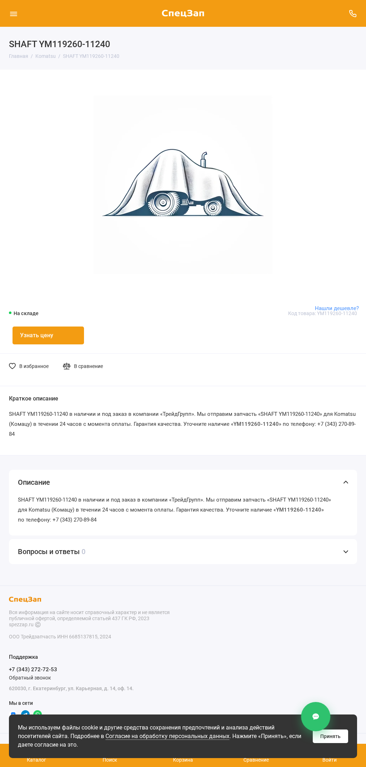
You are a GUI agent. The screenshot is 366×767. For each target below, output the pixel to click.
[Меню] (13, 13)
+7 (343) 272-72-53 (33, 669)
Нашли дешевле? (337, 308)
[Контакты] (316, 716)
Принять (330, 736)
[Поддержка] (352, 13)
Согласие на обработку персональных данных (167, 736)
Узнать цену (36, 335)
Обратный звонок (30, 678)
